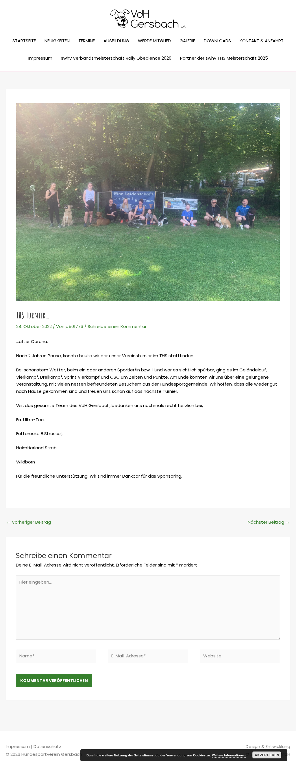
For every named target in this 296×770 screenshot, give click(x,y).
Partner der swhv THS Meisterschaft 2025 (224, 58)
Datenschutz (47, 746)
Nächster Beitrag (269, 522)
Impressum (40, 58)
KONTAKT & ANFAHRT (262, 41)
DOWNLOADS (217, 41)
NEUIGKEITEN (57, 41)
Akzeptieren (267, 755)
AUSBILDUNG (116, 41)
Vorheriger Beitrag (28, 522)
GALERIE (187, 41)
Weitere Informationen (229, 755)
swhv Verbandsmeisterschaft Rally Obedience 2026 (116, 58)
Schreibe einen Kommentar (117, 326)
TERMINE (86, 41)
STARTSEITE (24, 41)
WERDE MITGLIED (154, 41)
